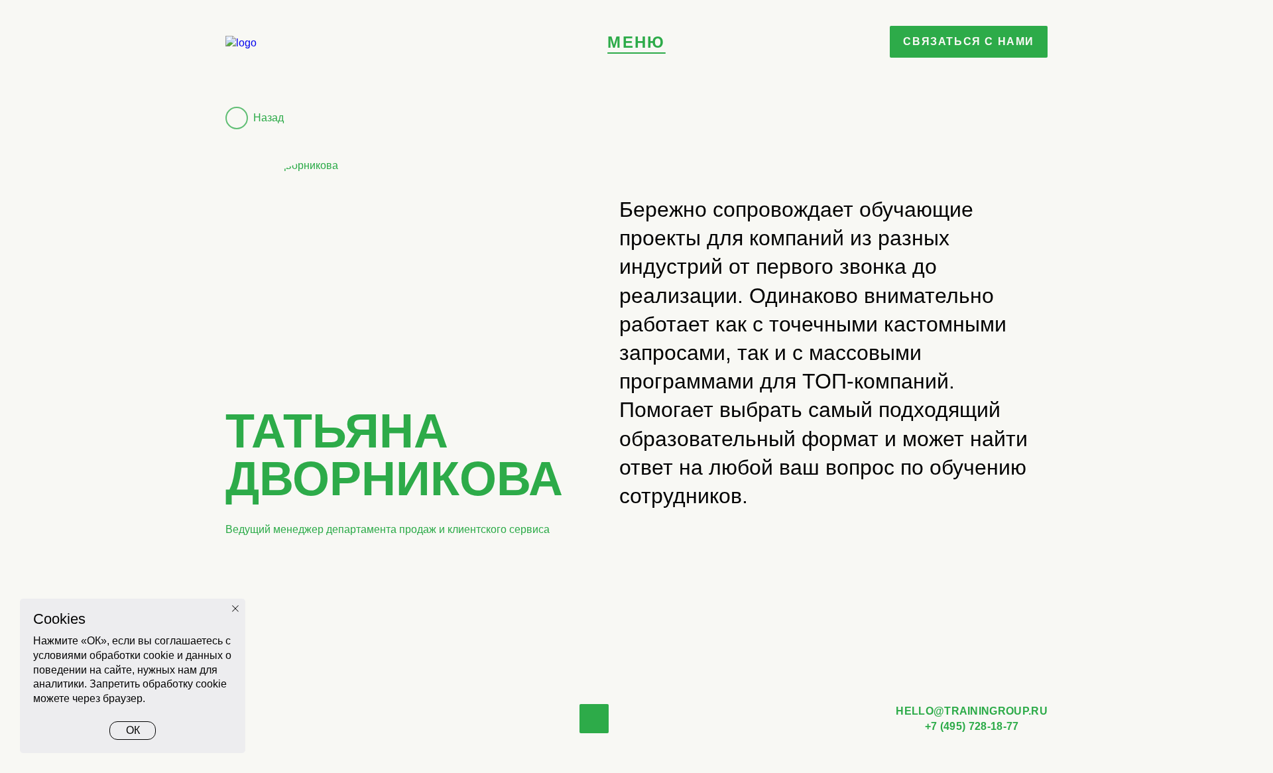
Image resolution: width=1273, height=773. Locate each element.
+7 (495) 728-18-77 (972, 726)
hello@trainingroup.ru (972, 711)
